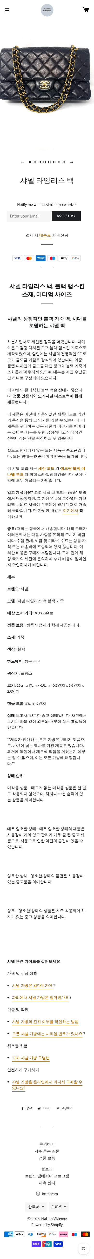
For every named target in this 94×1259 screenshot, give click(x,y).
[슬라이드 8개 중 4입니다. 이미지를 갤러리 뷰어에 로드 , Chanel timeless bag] (44, 162)
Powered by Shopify (47, 1225)
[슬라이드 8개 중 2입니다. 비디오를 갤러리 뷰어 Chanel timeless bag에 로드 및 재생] (35, 162)
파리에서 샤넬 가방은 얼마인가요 (40, 998)
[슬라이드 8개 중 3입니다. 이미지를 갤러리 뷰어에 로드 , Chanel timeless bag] (39, 162)
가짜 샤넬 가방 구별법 (31, 1058)
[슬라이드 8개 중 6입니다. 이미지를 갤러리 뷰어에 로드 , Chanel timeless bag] (54, 162)
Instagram (49, 1194)
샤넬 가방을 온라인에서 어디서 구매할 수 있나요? (47, 1085)
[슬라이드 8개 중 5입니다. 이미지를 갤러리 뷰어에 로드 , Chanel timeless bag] (49, 162)
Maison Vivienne (54, 1219)
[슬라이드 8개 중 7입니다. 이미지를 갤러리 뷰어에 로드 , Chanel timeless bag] (59, 162)
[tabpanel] (47, 88)
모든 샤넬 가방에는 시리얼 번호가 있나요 (47, 1034)
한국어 (34, 1207)
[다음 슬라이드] (71, 162)
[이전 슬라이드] (22, 162)
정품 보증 (47, 1158)
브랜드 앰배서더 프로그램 (47, 1176)
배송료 (45, 235)
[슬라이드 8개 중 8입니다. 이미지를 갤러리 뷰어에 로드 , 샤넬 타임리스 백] (63, 162)
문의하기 (47, 1144)
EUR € (57, 1207)
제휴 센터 (47, 1183)
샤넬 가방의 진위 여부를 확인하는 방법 (45, 1022)
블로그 (47, 1169)
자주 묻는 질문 (47, 1151)
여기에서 (70, 511)
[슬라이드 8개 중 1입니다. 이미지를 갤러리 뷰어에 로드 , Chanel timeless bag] (30, 162)
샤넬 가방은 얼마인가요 (32, 985)
